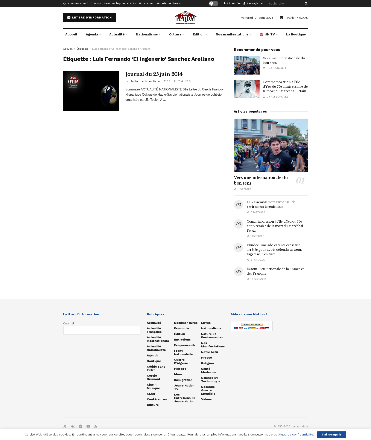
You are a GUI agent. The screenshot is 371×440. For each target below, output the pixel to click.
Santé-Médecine (208, 370)
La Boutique (296, 34)
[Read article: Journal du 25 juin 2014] (91, 91)
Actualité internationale (158, 339)
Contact (96, 3)
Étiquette (82, 48)
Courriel (68, 323)
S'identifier (233, 3)
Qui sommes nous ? (75, 3)
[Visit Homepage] (185, 17)
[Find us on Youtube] (88, 426)
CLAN (151, 393)
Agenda (92, 34)
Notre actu (209, 352)
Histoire (180, 368)
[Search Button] (305, 3)
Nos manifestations (232, 34)
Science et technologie (210, 379)
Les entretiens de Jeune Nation (185, 398)
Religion (207, 363)
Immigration (183, 380)
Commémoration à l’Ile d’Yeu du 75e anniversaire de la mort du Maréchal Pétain (285, 86)
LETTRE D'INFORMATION (91, 17)
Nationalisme (147, 34)
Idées (178, 374)
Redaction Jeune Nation (146, 81)
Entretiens (182, 339)
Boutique (154, 361)
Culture (175, 34)
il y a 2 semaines (276, 96)
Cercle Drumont (153, 377)
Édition (198, 34)
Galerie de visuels (169, 3)
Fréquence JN (184, 345)
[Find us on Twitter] (65, 426)
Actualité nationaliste (156, 348)
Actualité (117, 34)
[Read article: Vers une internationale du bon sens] (247, 65)
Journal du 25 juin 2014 (154, 74)
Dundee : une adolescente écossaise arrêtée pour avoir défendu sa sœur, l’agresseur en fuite (274, 249)
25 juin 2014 (174, 81)
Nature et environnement (213, 335)
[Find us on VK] (73, 426)
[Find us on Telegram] (80, 426)
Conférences (157, 399)
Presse (206, 357)
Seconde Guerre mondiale (208, 390)
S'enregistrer (254, 3)
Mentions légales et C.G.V (120, 3)
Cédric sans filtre (156, 368)
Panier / (297, 17)
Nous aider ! (147, 3)
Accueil (71, 34)
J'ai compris (331, 434)
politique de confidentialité (293, 434)
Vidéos (206, 399)
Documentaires (186, 322)
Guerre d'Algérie (181, 361)
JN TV (270, 34)
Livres (206, 322)
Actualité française (154, 330)
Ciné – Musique (153, 386)
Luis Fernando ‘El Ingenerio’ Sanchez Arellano (121, 48)
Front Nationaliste (183, 352)
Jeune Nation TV (184, 387)
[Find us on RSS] (95, 426)
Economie (181, 328)
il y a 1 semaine (275, 68)
